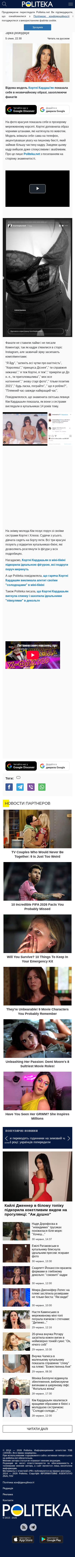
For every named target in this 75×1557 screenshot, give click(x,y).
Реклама (8, 1494)
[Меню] (70, 3)
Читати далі (37, 1429)
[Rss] (23, 1527)
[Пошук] (4, 3)
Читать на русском (59, 38)
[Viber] (31, 787)
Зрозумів (37, 27)
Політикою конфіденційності (51, 16)
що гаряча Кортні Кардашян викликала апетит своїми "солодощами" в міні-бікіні (36, 580)
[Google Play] (51, 1539)
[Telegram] (20, 787)
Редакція (8, 1488)
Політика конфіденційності (18, 1482)
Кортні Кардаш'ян (41, 87)
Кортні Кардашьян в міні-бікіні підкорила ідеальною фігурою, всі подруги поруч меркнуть (36, 565)
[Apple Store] (23, 1539)
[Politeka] (37, 4)
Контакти (8, 1500)
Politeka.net (32, 154)
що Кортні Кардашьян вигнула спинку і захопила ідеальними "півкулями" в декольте (36, 596)
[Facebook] (9, 787)
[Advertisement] (37, 487)
